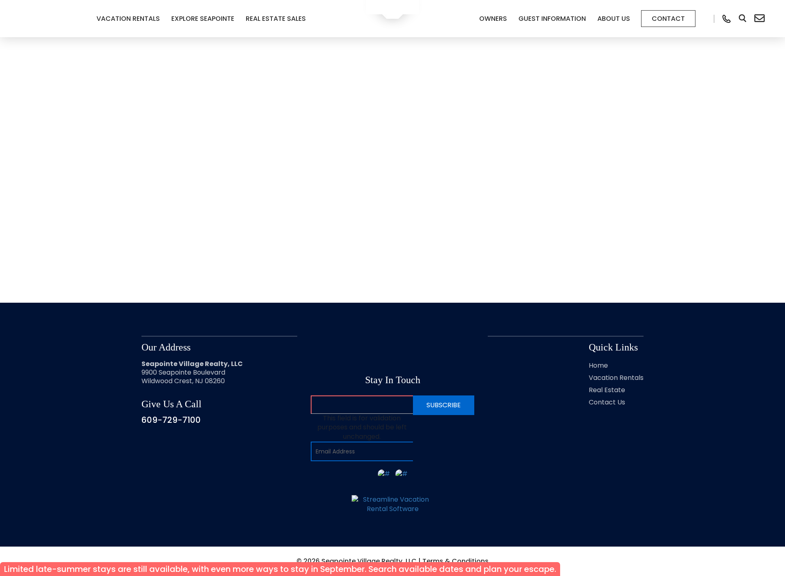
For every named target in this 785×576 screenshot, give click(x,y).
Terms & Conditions (455, 561)
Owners (493, 18)
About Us (613, 18)
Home (598, 365)
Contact (668, 18)
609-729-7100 (171, 420)
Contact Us (607, 402)
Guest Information (552, 18)
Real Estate (607, 390)
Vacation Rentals (128, 18)
